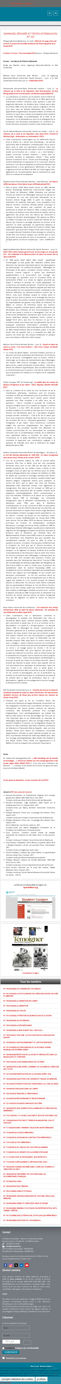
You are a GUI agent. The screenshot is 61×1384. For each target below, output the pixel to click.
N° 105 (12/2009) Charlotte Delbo (17, 1191)
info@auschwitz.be (13, 1246)
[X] (16, 1265)
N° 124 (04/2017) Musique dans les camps (20, 1088)
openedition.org (30, 887)
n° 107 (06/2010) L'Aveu (12, 1181)
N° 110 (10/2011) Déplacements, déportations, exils (25, 1162)
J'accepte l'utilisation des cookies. (17, 1379)
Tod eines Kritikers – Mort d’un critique (30, 346)
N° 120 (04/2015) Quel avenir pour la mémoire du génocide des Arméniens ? (30, 1109)
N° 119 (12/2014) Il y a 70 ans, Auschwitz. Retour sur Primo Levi (30, 1115)
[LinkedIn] (21, 1265)
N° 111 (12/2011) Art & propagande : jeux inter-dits (25, 1157)
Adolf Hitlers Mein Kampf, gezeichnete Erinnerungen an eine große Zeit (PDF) (30, 254)
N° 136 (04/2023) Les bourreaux (16, 1020)
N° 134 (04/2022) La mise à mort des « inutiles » (23, 1030)
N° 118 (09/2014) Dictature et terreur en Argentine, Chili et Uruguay (28, 1121)
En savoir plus (5, 1382)
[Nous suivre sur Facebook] (5, 1265)
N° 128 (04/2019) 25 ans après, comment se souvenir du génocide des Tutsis (31, 1068)
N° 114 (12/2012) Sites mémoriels (17, 1142)
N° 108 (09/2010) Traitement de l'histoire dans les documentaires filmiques (24, 1175)
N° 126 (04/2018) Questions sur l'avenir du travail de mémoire (30, 1079)
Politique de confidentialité (27, 1348)
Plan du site (34, 1366)
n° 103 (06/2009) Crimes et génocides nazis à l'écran (25, 1203)
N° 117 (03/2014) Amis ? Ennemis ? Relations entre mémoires (28, 1127)
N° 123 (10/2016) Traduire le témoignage (20, 1093)
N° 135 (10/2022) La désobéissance (17, 1025)
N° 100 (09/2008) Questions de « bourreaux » (22, 1220)
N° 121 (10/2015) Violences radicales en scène (22, 1103)
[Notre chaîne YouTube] (26, 1265)
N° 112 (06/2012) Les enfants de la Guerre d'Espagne (25, 1152)
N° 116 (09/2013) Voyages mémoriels (18, 1132)
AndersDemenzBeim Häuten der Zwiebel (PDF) (30, 693)
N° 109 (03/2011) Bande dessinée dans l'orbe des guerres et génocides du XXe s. (28, 1168)
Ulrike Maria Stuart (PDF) (30, 182)
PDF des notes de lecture (21, 792)
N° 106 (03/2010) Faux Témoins (15, 1186)
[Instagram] (10, 1265)
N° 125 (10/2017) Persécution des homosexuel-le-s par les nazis (30, 1084)
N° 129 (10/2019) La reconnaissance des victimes (23, 1062)
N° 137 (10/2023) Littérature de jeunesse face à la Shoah (27, 1015)
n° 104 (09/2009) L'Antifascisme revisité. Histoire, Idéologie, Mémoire (29, 1197)
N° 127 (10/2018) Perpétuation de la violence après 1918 (27, 1074)
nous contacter (16, 1279)
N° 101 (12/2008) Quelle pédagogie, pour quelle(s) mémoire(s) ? (30, 1215)
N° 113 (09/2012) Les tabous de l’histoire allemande (25, 1147)
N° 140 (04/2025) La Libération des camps (20, 1001)
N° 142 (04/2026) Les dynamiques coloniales (22, 989)
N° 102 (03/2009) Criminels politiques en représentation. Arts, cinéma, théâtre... (30, 1209)
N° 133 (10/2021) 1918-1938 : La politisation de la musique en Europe (28, 1036)
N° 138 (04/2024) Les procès (14, 1010)
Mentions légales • (46, 1366)
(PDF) (29, 43)
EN (56, 13)
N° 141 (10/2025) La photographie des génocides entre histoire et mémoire (30, 994)
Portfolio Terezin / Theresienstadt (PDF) (19, 53)
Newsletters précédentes (15, 1358)
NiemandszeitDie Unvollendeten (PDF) (30, 91)
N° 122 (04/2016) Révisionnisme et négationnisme (24, 1098)
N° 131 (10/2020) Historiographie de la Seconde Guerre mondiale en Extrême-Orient (27, 1048)
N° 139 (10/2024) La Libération (15, 1006)
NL (50, 13)
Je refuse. (41, 1379)
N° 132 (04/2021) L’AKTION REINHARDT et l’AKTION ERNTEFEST (27, 1042)
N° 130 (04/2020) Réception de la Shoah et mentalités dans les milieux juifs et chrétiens (30, 1055)
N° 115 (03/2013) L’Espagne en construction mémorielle (27, 1137)
